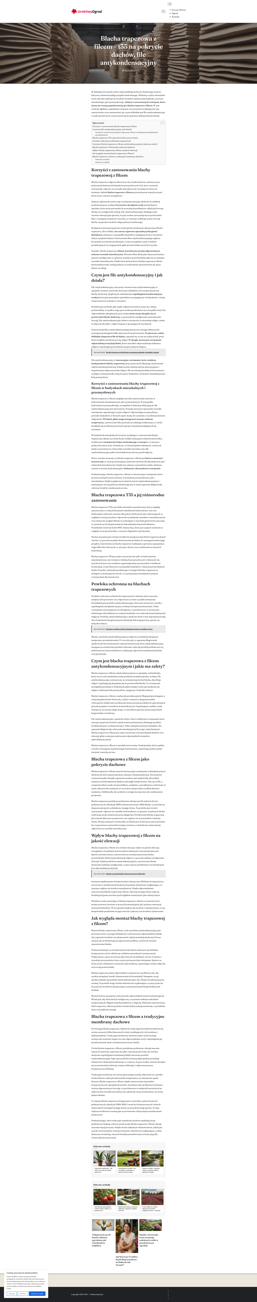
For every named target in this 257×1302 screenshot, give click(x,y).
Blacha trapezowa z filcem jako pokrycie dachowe (113, 147)
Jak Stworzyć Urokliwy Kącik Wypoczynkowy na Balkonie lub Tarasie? (127, 1260)
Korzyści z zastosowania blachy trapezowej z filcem (114, 126)
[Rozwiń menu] (163, 11)
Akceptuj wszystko (37, 1294)
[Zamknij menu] (170, 4)
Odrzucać (23, 1294)
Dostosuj (12, 1294)
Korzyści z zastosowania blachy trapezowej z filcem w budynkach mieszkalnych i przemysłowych (126, 133)
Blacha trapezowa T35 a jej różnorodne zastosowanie (115, 138)
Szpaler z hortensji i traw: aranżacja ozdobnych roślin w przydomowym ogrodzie (148, 1240)
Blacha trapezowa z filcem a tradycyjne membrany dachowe (117, 156)
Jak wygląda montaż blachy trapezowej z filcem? (113, 153)
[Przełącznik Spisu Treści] (161, 122)
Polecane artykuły (102, 159)
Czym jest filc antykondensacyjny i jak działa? (112, 129)
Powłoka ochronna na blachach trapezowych (111, 141)
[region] (26, 1284)
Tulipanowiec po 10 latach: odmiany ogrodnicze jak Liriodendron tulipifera (101, 1240)
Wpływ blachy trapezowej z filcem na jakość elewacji (115, 150)
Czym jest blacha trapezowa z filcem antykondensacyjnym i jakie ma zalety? (125, 144)
